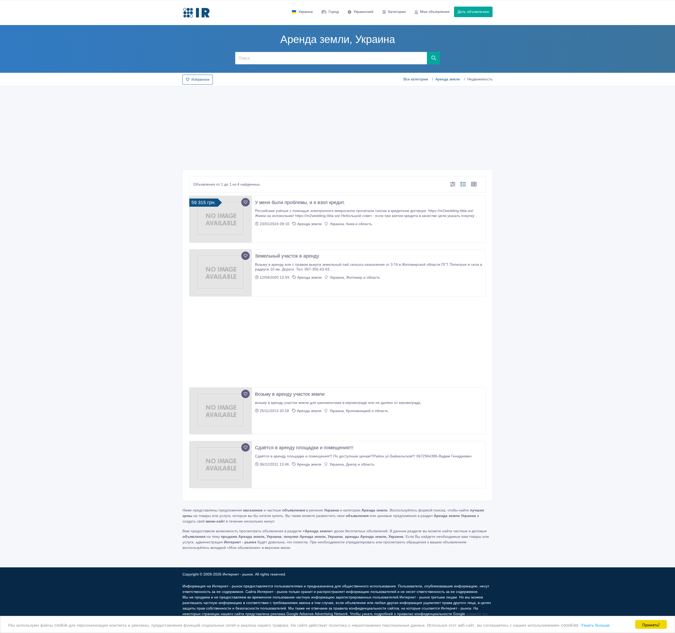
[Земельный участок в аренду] (220, 272)
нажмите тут (476, 614)
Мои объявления (435, 11)
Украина (305, 11)
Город (334, 11)
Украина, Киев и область (350, 224)
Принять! (651, 624)
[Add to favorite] (245, 202)
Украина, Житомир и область (354, 277)
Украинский (363, 11)
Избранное (200, 79)
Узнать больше (595, 624)
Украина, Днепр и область (351, 464)
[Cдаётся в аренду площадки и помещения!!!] (220, 464)
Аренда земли (447, 79)
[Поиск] (433, 58)
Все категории (415, 79)
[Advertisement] (337, 126)
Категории (397, 11)
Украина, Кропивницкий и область (358, 411)
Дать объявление (473, 11)
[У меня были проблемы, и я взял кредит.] (220, 219)
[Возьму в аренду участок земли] (220, 411)
